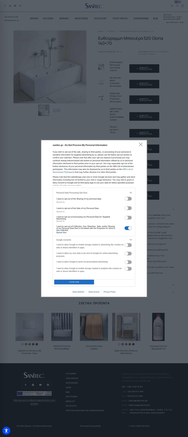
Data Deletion (78, 292)
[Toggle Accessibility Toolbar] (6, 430)
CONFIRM (74, 282)
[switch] (128, 199)
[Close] (141, 145)
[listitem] (94, 192)
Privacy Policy (110, 292)
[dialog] (94, 218)
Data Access (94, 292)
